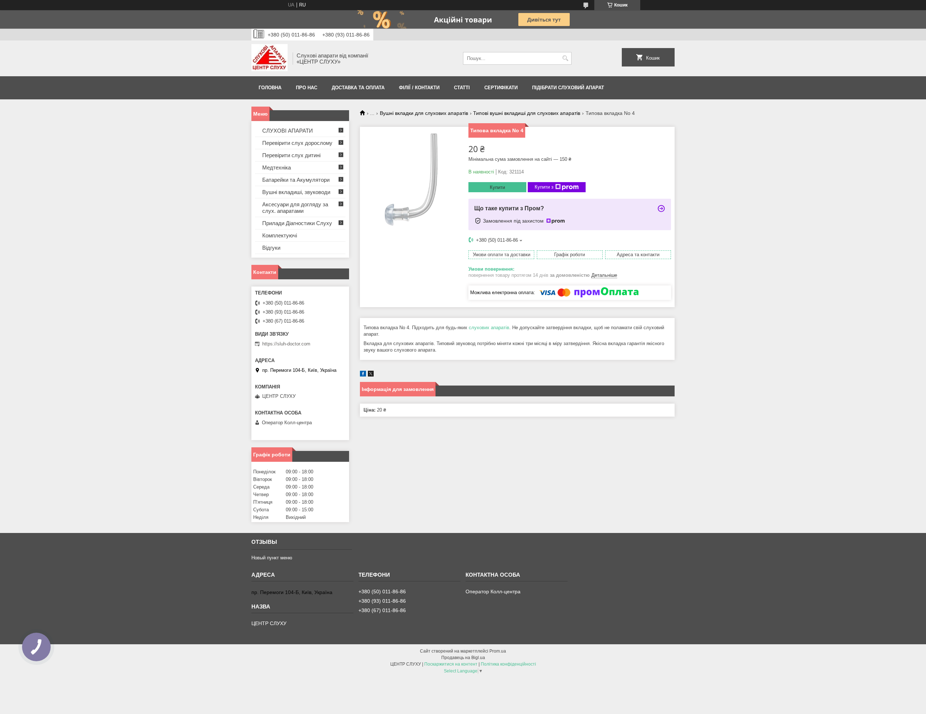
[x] (371, 375)
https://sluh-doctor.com (286, 344)
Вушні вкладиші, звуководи (296, 192)
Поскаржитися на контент (450, 664)
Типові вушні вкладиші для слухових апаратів (526, 113)
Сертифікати (501, 87)
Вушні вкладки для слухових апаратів (424, 113)
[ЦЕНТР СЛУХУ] (269, 58)
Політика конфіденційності (508, 664)
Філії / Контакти (419, 87)
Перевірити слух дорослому (297, 143)
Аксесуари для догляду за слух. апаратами (295, 207)
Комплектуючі (279, 235)
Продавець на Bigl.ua (463, 657)
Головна (270, 87)
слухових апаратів (489, 327)
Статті (462, 87)
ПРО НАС (306, 87)
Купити (497, 187)
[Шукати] (565, 58)
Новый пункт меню (271, 557)
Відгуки (271, 248)
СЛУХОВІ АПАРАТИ (287, 131)
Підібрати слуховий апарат (568, 87)
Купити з (544, 187)
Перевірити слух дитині (291, 155)
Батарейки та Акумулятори (296, 180)
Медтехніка (276, 167)
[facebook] (363, 375)
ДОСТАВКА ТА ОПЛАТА (358, 87)
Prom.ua (497, 651)
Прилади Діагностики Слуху (297, 223)
